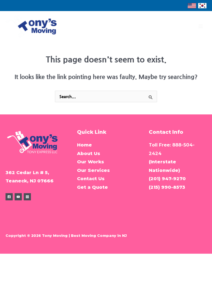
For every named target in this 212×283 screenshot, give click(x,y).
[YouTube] (18, 196)
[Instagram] (27, 196)
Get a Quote (92, 187)
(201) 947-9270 (167, 178)
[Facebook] (9, 196)
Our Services (93, 170)
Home (84, 145)
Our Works (90, 161)
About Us (88, 153)
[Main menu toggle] (200, 26)
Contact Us (91, 178)
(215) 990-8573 (167, 187)
